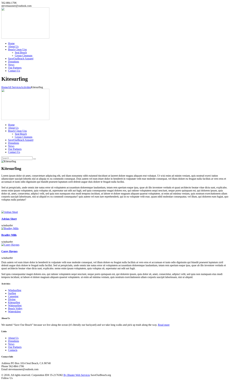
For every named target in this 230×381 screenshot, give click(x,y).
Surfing (12, 293)
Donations (13, 341)
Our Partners (15, 347)
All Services (14, 87)
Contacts (12, 350)
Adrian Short (9, 218)
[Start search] (34, 158)
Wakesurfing (15, 305)
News (11, 344)
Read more (164, 324)
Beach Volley (15, 308)
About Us (13, 338)
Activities (26, 87)
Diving (11, 299)
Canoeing (13, 296)
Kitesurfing (14, 302)
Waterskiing (14, 311)
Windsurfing (14, 290)
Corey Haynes (9, 251)
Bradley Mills (9, 235)
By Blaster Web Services (76, 375)
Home (4, 87)
